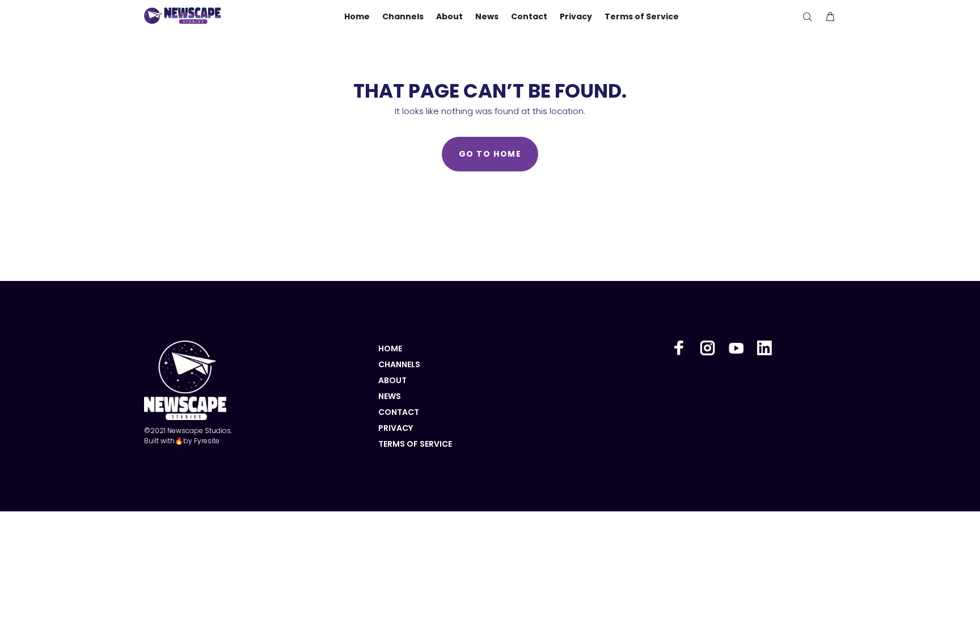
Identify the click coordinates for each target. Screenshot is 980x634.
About (392, 380)
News (389, 396)
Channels (399, 364)
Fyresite (206, 441)
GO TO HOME (490, 153)
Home (390, 348)
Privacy (395, 428)
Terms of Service (415, 444)
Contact (398, 412)
